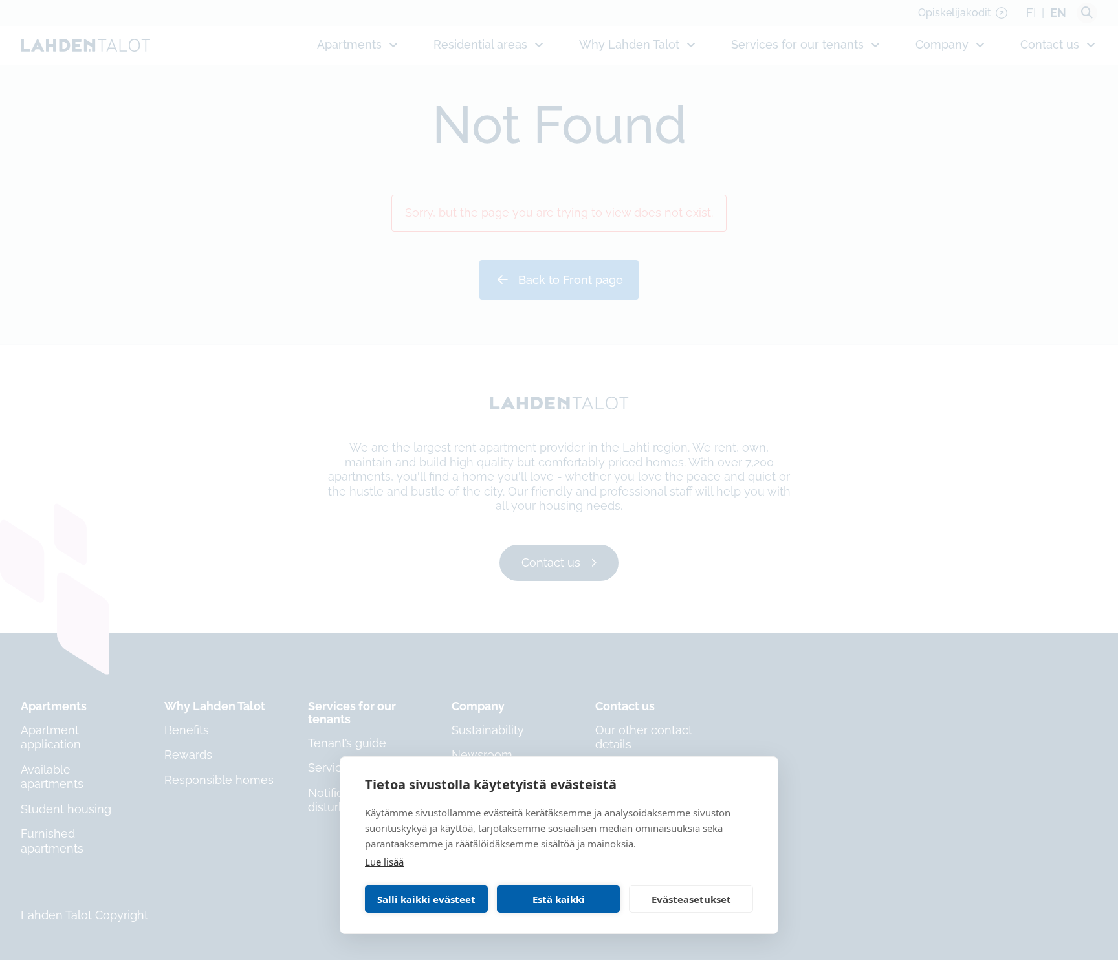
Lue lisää (384, 861)
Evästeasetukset (691, 899)
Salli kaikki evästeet (426, 899)
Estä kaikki (558, 899)
